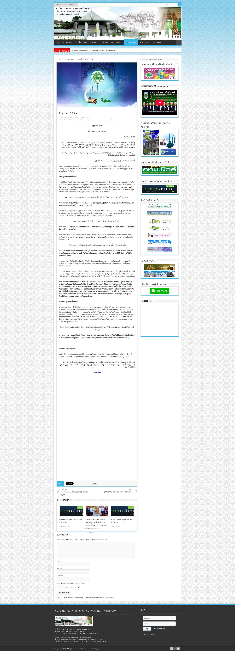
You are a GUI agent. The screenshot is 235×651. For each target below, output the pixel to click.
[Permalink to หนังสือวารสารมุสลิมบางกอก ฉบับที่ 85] (71, 516)
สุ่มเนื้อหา (179, 42)
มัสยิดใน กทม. (103, 42)
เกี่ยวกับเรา (82, 42)
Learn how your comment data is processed (99, 598)
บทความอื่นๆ (110, 120)
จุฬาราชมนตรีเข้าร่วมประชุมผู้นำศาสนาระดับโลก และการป (91, 51)
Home (59, 59)
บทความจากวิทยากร (80, 120)
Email (59, 568)
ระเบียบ (92, 42)
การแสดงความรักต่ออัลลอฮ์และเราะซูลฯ (75, 492)
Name (59, 561)
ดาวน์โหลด (150, 42)
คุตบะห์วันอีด (69, 120)
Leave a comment (121, 120)
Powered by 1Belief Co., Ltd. (91, 649)
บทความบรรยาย (91, 120)
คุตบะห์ (79, 59)
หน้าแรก (58, 43)
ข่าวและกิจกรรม (69, 42)
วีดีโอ (141, 42)
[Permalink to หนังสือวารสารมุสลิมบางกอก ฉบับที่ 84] (122, 516)
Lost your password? (150, 634)
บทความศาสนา (131, 42)
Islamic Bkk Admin (72, 118)
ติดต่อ (159, 42)
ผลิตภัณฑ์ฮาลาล (116, 42)
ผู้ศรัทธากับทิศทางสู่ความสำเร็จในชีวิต (118, 491)
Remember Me (161, 629)
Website (60, 576)
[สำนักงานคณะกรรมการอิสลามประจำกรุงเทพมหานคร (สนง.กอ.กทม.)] (118, 38)
